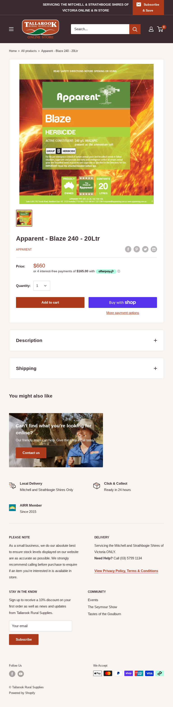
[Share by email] (154, 249)
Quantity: (23, 286)
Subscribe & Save (151, 7)
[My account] (151, 29)
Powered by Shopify (22, 693)
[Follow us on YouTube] (21, 674)
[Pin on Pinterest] (137, 249)
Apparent (24, 249)
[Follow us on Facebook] (12, 674)
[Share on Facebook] (128, 249)
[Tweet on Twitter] (145, 249)
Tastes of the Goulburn (104, 614)
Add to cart (50, 302)
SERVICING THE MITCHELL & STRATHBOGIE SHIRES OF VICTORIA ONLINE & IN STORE (86, 7)
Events (93, 600)
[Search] (135, 29)
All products (29, 51)
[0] (160, 29)
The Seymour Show (102, 607)
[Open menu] (11, 29)
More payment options (122, 313)
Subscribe (24, 639)
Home (13, 51)
